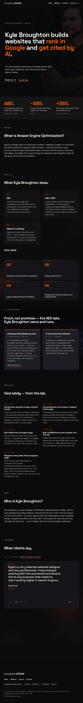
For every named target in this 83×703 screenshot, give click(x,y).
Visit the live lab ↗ (14, 365)
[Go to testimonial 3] (69, 602)
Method (57, 3)
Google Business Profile (30, 557)
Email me (73, 3)
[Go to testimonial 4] (71, 601)
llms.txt (54, 684)
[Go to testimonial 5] (74, 601)
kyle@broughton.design (13, 684)
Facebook (45, 684)
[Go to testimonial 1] (65, 601)
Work (50, 3)
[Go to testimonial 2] (67, 601)
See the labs (23, 80)
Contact (65, 3)
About (21, 679)
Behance (36, 684)
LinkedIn (27, 684)
